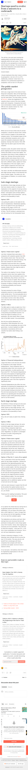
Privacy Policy (15, 752)
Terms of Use (21, 750)
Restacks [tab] (10, 687)
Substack (7, 767)
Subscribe (20, 2)
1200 (23, 254)
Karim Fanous (7, 18)
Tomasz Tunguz (15, 356)
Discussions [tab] (11, 704)
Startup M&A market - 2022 (11, 608)
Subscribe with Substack (15, 746)
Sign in (25, 2)
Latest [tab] (6, 704)
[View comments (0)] (7, 22)
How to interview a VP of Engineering (8, 708)
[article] (14, 712)
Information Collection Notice (18, 751)
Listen (25, 18)
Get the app (20, 763)
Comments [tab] (4, 687)
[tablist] (7, 687)
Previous (5, 677)
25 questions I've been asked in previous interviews (10, 712)
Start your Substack (10, 763)
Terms (17, 760)
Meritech (5, 99)
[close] (24, 721)
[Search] (25, 704)
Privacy (13, 760)
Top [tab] (2, 704)
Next (23, 677)
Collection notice (23, 760)
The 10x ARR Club (16, 126)
